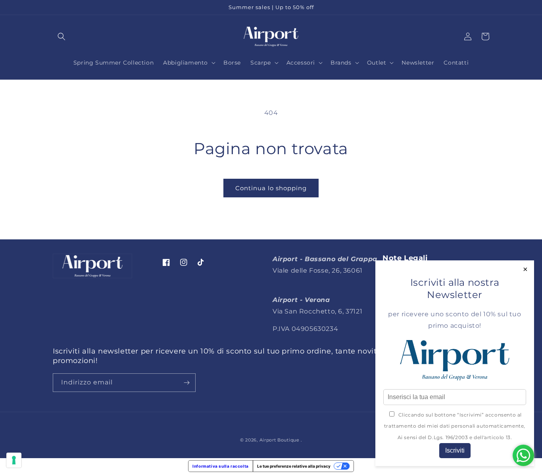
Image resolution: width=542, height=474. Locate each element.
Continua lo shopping (271, 188)
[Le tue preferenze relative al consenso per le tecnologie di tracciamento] (13, 460)
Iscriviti (455, 450)
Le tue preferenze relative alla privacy (294, 466)
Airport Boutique (279, 440)
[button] (61, 36)
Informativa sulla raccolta (220, 466)
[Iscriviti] (186, 382)
